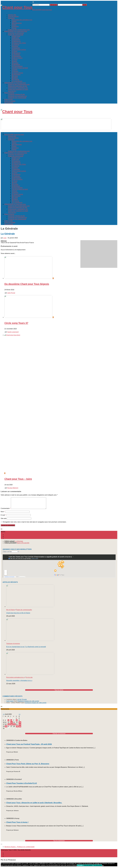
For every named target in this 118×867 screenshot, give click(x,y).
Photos (14, 25)
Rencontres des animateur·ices (22, 20)
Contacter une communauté (17, 97)
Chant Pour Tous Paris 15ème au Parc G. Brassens (27, 764)
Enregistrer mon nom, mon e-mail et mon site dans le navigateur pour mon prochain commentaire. (34, 522)
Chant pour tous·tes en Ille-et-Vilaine (18, 613)
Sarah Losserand (13, 332)
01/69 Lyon (15, 38)
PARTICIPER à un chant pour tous (15, 31)
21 (14, 724)
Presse (14, 28)
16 (20, 722)
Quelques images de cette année (28, 701)
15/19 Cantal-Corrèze (19, 49)
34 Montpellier (16, 56)
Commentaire (6, 508)
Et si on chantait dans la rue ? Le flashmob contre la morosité (26, 646)
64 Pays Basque (17, 66)
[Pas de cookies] (103, 865)
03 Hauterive (16, 39)
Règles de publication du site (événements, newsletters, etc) (18, 87)
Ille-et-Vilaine (10, 610)
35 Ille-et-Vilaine (17, 58)
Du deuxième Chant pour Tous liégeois (26, 284)
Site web (3, 518)
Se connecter (8, 102)
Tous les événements (59, 840)
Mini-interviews (17, 23)
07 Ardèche (15, 44)
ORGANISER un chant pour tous (15, 83)
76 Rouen (15, 71)
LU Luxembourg (17, 81)
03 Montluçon (16, 41)
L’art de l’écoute (21, 699)
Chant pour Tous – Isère (18, 478)
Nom (3, 511)
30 (20, 726)
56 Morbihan (16, 64)
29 (17, 726)
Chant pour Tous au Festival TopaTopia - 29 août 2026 (29, 744)
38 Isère (14, 61)
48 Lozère (15, 63)
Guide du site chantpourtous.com (19, 29)
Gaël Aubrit (10, 701)
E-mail (3, 515)
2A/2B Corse (16, 36)
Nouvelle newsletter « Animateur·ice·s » (19, 680)
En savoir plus (97, 865)
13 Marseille (16, 48)
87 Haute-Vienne (17, 73)
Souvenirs (11, 18)
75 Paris (14, 69)
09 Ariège (15, 46)
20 (11, 724)
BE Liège (15, 76)
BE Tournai (15, 79)
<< (4, 714)
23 (20, 724)
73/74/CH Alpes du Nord (20, 68)
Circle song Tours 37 (16, 323)
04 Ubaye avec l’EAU (19, 43)
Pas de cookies (88, 865)
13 (11, 722)
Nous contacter (9, 93)
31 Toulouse (16, 54)
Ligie (4, 238)
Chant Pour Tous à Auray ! (17, 822)
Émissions (15, 26)
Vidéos (14, 21)
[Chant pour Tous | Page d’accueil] (16, 7)
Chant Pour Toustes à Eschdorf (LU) (21, 783)
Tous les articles (13, 16)
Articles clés (12, 15)
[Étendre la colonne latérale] (1, 706)
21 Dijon (14, 51)
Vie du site (29, 677)
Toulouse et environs (13, 643)
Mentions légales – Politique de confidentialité (19, 847)
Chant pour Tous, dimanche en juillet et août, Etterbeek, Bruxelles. (34, 803)
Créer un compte (9, 101)
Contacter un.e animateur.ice (17, 96)
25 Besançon (16, 53)
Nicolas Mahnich (12, 488)
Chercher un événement (16, 33)
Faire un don (8, 99)
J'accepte (80, 865)
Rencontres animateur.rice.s (15, 677)
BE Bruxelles (16, 74)
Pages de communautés (24, 610)
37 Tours (14, 59)
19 (9, 724)
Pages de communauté (15, 34)
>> (19, 714)
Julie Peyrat (11, 293)
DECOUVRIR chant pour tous (42, 10)
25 (6, 726)
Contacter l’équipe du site (16, 94)
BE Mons (15, 78)
